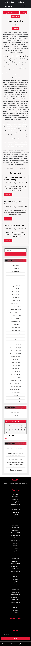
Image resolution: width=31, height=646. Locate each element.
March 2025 (15, 300)
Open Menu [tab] (8, 6)
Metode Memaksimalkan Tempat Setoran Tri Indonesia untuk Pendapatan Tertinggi (15, 464)
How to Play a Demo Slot (14, 226)
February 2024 (15, 339)
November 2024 (14, 312)
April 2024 (14, 333)
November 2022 (14, 383)
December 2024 (14, 309)
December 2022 (14, 380)
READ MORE (8, 195)
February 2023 (15, 374)
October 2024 (14, 315)
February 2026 (15, 271)
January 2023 (14, 377)
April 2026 (15, 265)
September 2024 (14, 318)
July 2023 (14, 359)
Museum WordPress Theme (10, 644)
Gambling (23, 13)
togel (15, 415)
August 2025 (15, 286)
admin (13, 24)
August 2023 (14, 356)
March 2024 (15, 336)
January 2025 (14, 306)
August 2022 (14, 392)
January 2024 (14, 342)
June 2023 (14, 362)
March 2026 (15, 268)
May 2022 (14, 401)
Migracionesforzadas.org (15, 2)
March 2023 (15, 371)
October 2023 (14, 350)
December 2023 (14, 345)
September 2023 (14, 353)
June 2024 (14, 327)
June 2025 (15, 291)
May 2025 (15, 294)
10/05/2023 (8, 182)
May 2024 (14, 330)
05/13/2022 (8, 206)
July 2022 (14, 395)
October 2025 (15, 280)
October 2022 (14, 386)
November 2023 (14, 348)
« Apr (6, 438)
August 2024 (14, 321)
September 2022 (14, 389)
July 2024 (14, 324)
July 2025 (15, 289)
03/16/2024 (8, 228)
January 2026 (15, 274)
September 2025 (15, 283)
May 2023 (14, 365)
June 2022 (14, 398)
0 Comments (20, 182)
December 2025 (15, 277)
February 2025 (15, 303)
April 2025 (14, 297)
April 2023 (14, 368)
